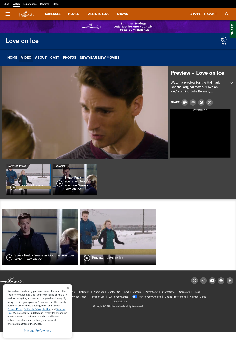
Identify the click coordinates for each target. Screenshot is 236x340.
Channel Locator (203, 14)
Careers (137, 292)
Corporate (184, 292)
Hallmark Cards (198, 297)
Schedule (53, 14)
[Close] (68, 288)
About (41, 57)
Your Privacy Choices (149, 297)
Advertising (151, 292)
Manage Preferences (37, 330)
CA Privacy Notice (118, 297)
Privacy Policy (78, 297)
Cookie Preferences (175, 297)
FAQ (126, 292)
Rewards (44, 4)
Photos (69, 57)
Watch (16, 4)
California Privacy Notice (37, 309)
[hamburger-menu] (8, 14)
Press (197, 292)
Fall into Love (98, 14)
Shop (6, 4)
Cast (54, 57)
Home (12, 57)
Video (26, 57)
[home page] (25, 14)
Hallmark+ (84, 292)
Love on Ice (22, 41)
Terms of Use (97, 297)
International (168, 292)
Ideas (55, 4)
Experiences (30, 4)
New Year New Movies (99, 57)
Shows (122, 14)
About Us (99, 292)
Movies (73, 14)
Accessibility (120, 302)
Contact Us (114, 292)
